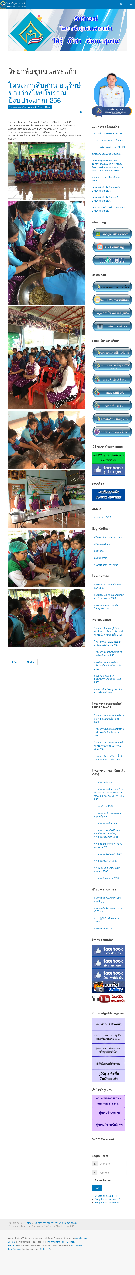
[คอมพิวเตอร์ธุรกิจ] (108, 484)
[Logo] (112, 302)
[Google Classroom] (112, 223)
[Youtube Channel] (108, 988)
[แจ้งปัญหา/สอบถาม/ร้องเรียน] (112, 276)
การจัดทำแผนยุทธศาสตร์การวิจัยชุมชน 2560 (108, 596)
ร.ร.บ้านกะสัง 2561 (104, 772)
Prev (16, 652)
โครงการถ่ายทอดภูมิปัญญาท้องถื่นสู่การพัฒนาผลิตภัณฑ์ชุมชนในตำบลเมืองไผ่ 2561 (108, 621)
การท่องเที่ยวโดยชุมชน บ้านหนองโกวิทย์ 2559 (108, 681)
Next (30, 652)
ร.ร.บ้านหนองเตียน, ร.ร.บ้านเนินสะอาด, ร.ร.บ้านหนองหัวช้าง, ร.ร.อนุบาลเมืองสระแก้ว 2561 (109, 784)
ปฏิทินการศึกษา (102, 534)
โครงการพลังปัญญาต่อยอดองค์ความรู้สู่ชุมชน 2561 (107, 633)
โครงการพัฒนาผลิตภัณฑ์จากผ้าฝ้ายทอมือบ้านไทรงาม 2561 (109, 722)
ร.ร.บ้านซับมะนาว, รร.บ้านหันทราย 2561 (108, 835)
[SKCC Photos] (108, 976)
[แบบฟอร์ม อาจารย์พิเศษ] (112, 289)
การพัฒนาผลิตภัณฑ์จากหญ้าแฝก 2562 (108, 576)
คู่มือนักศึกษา (100, 547)
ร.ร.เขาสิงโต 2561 (103, 796)
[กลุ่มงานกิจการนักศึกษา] (108, 1114)
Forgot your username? (107, 1189)
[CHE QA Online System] (112, 382)
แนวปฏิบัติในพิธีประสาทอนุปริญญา (106, 910)
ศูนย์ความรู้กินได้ (102, 507)
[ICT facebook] (108, 459)
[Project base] (112, 368)
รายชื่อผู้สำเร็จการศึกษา (106, 554)
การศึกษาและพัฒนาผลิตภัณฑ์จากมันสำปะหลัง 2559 (107, 669)
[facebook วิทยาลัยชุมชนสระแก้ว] (108, 940)
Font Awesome (15, 1239)
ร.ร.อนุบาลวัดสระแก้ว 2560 (108, 844)
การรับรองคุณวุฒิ (103, 918)
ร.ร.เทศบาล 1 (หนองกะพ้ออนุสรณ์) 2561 (107, 804)
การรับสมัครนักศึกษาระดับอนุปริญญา (107, 889)
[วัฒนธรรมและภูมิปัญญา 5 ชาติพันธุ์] (108, 1014)
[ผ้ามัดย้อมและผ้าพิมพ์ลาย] (108, 1053)
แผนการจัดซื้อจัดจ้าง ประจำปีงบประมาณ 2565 (106, 179)
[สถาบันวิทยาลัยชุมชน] (112, 408)
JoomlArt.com (81, 1228)
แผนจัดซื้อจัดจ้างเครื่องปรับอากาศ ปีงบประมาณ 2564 (109, 199)
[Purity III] (13, 4)
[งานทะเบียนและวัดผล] (112, 342)
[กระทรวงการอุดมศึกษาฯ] (112, 421)
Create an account (105, 1186)
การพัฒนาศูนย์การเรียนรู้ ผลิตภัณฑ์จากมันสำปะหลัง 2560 (107, 655)
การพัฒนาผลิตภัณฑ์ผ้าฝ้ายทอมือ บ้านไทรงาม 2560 (109, 586)
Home (28, 1212)
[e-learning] (112, 236)
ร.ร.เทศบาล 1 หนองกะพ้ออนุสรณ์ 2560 (107, 859)
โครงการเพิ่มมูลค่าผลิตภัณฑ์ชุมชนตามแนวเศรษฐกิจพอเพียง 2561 (108, 736)
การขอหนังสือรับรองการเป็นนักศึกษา (108, 899)
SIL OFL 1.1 (45, 1239)
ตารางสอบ (99, 541)
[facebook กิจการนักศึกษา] (108, 952)
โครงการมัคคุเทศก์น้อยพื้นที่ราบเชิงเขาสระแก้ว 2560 (108, 747)
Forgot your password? (107, 1192)
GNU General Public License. (61, 1231)
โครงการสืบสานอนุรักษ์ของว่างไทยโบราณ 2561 (108, 643)
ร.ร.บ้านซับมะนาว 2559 (106, 868)
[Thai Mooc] (112, 250)
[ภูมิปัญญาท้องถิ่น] (108, 1065)
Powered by (23, 1248)
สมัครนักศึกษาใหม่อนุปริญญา (109, 527)
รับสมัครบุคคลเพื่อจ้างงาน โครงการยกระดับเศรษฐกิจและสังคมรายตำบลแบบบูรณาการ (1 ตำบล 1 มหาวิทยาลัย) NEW (108, 155)
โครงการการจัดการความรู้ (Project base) (56, 1212)
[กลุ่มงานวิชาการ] (108, 1090)
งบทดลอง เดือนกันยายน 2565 (107, 143)
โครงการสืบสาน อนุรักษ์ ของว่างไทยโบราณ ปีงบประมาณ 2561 (44, 82)
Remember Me (103, 1170)
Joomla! (11, 1231)
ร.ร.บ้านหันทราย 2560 (105, 851)
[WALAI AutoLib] (112, 395)
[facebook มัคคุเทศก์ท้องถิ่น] (108, 964)
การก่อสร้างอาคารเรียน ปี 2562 (107, 123)
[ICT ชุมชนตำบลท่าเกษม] (108, 447)
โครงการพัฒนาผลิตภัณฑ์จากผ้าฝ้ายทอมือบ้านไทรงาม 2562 (109, 709)
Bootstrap (12, 1235)
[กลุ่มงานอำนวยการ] (108, 1102)
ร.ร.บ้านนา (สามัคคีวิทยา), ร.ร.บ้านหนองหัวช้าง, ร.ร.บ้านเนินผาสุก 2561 (107, 823)
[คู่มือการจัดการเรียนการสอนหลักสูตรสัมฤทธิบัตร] (108, 1039)
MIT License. (76, 1235)
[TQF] (112, 355)
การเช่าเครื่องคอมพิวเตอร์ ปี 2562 (109, 137)
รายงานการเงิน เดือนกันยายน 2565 (107, 169)
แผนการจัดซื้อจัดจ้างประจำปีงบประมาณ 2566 (105, 189)
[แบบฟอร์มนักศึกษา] (112, 316)
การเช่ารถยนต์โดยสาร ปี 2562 (107, 130)
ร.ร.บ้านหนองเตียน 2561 (106, 813)
